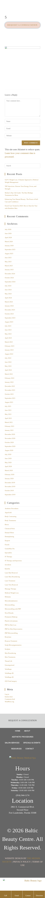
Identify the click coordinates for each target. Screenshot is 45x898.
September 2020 (10, 446)
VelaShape (8, 669)
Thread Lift (8, 661)
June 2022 (8, 362)
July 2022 (8, 358)
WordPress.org (9, 701)
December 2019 (10, 482)
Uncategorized (9, 665)
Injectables (8, 553)
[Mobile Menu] (42, 5)
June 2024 (8, 290)
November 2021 (10, 390)
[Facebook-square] (19, 821)
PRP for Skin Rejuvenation (13, 629)
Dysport (7, 540)
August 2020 (9, 450)
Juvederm (8, 565)
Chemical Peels (10, 528)
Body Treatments (10, 520)
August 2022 (9, 354)
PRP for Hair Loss (10, 625)
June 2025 (8, 257)
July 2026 (8, 229)
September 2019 (10, 494)
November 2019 (10, 486)
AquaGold (8, 512)
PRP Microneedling (11, 633)
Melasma (8, 597)
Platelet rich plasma (11, 621)
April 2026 (8, 237)
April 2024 (8, 298)
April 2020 (8, 466)
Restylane (8, 637)
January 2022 (9, 382)
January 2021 (9, 430)
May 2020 (8, 462)
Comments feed (10, 699)
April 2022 (8, 370)
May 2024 (8, 294)
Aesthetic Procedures (11, 508)
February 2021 (9, 426)
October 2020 (9, 442)
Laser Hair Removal (11, 573)
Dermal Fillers (9, 532)
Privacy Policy (21, 862)
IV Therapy (8, 557)
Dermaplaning (9, 536)
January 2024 (9, 306)
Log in (7, 694)
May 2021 (8, 414)
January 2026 (9, 245)
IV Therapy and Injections (13, 561)
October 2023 (9, 314)
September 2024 (10, 282)
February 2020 (9, 474)
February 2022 (9, 378)
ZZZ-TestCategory (11, 681)
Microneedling (10, 605)
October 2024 (9, 278)
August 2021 (9, 402)
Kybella (7, 569)
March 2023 (9, 342)
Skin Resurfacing (10, 653)
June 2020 (8, 458)
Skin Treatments (10, 657)
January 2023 (9, 350)
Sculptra (7, 649)
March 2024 (9, 302)
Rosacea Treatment (11, 641)
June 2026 (8, 233)
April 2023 (8, 338)
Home (17, 731)
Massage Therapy (10, 589)
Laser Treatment (10, 581)
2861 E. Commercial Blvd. (22, 807)
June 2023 (8, 330)
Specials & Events (31, 743)
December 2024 (10, 274)
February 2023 (9, 346)
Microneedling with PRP (13, 609)
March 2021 (9, 422)
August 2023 (9, 322)
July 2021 (8, 406)
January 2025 (9, 269)
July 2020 (8, 454)
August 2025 (9, 253)
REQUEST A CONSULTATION (22, 25)
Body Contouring (10, 516)
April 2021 (8, 418)
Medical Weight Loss (12, 593)
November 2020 (10, 438)
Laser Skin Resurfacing (12, 577)
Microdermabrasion (11, 601)
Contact (29, 749)
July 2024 (8, 286)
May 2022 (8, 366)
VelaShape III (9, 673)
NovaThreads (9, 613)
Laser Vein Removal (11, 585)
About (27, 731)
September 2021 (10, 398)
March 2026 (9, 241)
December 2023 (10, 310)
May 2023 (8, 334)
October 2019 (9, 490)
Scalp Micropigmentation (13, 645)
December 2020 (10, 434)
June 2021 (8, 410)
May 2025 (8, 262)
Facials (7, 545)
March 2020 (9, 470)
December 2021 (10, 386)
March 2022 (9, 374)
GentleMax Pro (10, 549)
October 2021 (9, 394)
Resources (16, 749)
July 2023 (8, 326)
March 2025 (9, 266)
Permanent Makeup (11, 617)
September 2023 (10, 318)
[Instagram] (26, 821)
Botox (7, 524)
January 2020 (9, 478)
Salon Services (12, 743)
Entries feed (8, 697)
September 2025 (10, 249)
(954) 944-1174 (22, 795)
